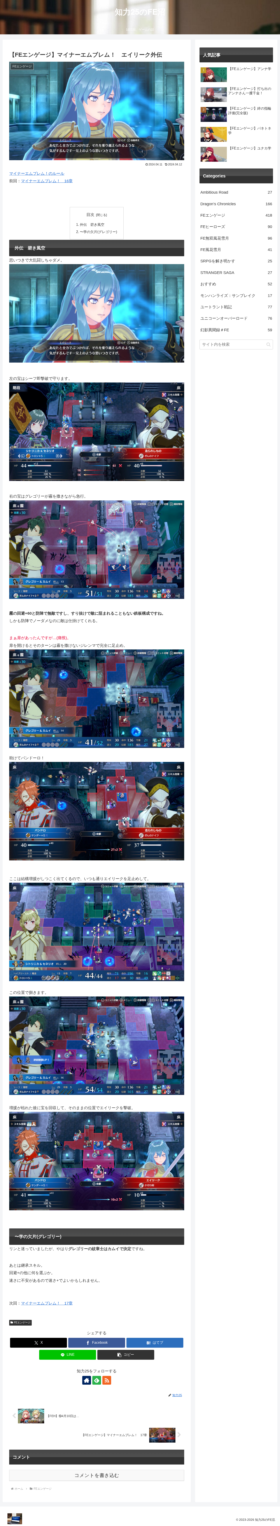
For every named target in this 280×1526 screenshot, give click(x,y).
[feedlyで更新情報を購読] (96, 1380)
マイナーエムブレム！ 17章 (47, 1303)
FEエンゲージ (22, 1322)
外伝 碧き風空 (92, 224)
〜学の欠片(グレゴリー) (98, 232)
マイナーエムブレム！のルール (36, 173)
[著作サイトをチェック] (86, 1380)
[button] (125, 1355)
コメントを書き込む (96, 1475)
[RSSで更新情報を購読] (106, 1380)
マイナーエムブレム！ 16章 (47, 181)
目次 (90, 214)
